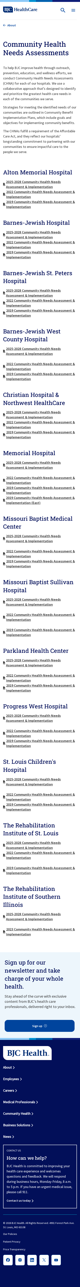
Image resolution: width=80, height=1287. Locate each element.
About (7, 1067)
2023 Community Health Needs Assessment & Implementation (40, 931)
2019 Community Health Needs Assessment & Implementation (40, 204)
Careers (8, 1090)
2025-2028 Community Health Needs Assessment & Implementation (33, 184)
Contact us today (19, 1200)
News (7, 1136)
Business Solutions (16, 1125)
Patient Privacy (11, 1242)
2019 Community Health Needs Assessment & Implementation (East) (40, 500)
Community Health (16, 1113)
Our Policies (10, 1234)
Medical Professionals (19, 1102)
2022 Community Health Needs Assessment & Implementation (40, 194)
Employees (11, 1079)
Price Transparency (14, 1249)
